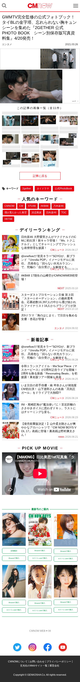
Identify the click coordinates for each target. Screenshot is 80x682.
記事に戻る (40, 176)
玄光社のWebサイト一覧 (33, 665)
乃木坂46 (58, 205)
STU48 (32, 205)
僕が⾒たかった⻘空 (16, 212)
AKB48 (44, 205)
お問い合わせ (37, 661)
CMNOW (9, 205)
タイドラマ (43, 188)
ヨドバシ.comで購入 (39, 558)
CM (21, 205)
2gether (26, 188)
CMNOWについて (18, 661)
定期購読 (14, 551)
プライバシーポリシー (59, 661)
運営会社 (54, 665)
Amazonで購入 (14, 558)
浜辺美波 (36, 212)
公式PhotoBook (63, 188)
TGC (63, 212)
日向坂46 (51, 212)
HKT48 (8, 219)
